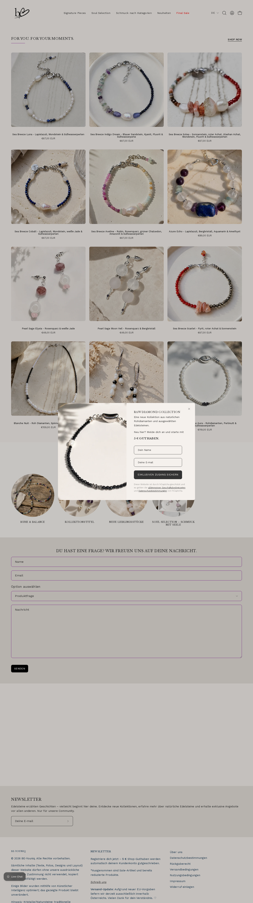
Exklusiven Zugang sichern (158, 474)
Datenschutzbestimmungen (153, 491)
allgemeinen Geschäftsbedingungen (166, 487)
